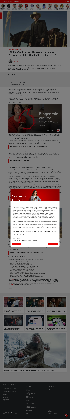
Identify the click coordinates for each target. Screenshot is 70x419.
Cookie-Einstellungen (26, 240)
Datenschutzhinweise (16, 240)
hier (31, 210)
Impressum (35, 240)
